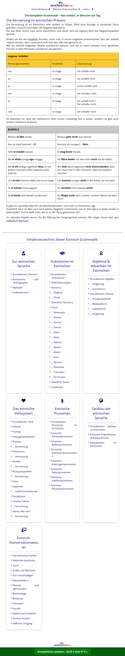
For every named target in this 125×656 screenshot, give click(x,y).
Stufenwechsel (20, 292)
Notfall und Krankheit (24, 613)
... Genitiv (56, 317)
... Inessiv (56, 327)
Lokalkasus (57, 387)
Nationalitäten (20, 580)
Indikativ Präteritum (17, 220)
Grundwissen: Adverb (102, 293)
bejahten (33, 39)
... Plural (55, 297)
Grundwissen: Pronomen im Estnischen (64, 425)
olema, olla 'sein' (22, 511)
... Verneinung (20, 446)
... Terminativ (58, 376)
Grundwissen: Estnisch (25, 274)
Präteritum (19, 451)
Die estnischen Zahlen (25, 555)
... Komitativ (57, 367)
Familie (17, 608)
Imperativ (18, 486)
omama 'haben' (21, 501)
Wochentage (19, 593)
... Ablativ (56, 347)
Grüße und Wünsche (24, 570)
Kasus (54, 307)
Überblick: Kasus (60, 382)
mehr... (87, 9)
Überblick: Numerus (62, 302)
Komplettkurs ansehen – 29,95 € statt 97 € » (63, 651)
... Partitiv (56, 322)
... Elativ (55, 332)
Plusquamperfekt (22, 471)
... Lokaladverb (98, 308)
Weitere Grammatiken (65, 9)
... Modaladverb (98, 303)
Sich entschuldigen (23, 575)
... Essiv (55, 357)
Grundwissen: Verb (23, 421)
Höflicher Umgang (22, 623)
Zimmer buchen (21, 618)
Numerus (56, 287)
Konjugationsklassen (24, 436)
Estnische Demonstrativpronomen (64, 453)
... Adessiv (56, 342)
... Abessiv (56, 362)
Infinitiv (17, 426)
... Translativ (57, 372)
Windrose (18, 598)
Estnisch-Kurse (39, 9)
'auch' (16, 565)
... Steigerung (97, 283)
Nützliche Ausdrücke (24, 560)
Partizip (17, 431)
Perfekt (16, 461)
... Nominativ (58, 312)
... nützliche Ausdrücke (25, 491)
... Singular (57, 292)
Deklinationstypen (61, 282)
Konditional (19, 496)
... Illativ (55, 337)
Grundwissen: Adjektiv (102, 278)
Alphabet (18, 287)
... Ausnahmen (98, 288)
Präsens (17, 441)
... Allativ (55, 352)
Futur (16, 481)
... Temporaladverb (100, 298)
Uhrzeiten (18, 603)
